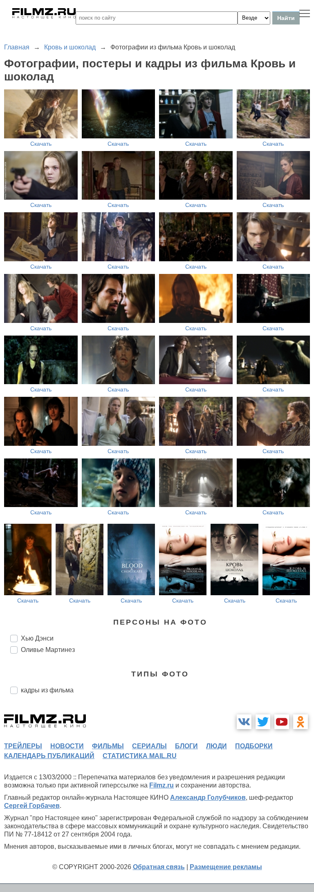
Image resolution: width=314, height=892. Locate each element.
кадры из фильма (47, 690)
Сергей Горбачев (32, 805)
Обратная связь (159, 866)
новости (67, 746)
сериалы (149, 746)
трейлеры (23, 746)
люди (216, 746)
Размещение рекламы (226, 866)
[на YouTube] (281, 721)
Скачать (41, 143)
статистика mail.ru (140, 755)
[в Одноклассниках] (300, 721)
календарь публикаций (49, 755)
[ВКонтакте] (244, 721)
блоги (186, 746)
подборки (254, 746)
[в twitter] (263, 721)
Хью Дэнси (37, 638)
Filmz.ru (161, 785)
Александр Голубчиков (208, 797)
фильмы (108, 746)
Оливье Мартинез (48, 649)
